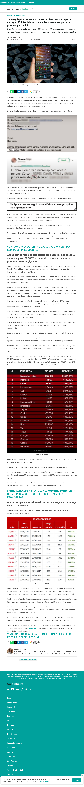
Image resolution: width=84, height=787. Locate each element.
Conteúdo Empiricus (28, 660)
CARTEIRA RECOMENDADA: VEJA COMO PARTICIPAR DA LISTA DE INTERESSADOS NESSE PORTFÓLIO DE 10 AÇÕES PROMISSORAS (41, 494)
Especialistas (12, 734)
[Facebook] (34, 689)
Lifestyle (10, 774)
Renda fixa (10, 729)
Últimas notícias (13, 702)
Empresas (10, 716)
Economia (10, 725)
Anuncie (10, 752)
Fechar (77, 780)
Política (9, 720)
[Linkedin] (17, 688)
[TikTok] (21, 689)
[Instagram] (8, 688)
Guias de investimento (15, 743)
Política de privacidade (15, 770)
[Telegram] (26, 689)
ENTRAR (73, 9)
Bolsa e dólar (11, 707)
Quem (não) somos (13, 761)
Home (9, 698)
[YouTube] (12, 689)
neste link (33, 628)
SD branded (11, 747)
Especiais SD (11, 738)
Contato (10, 765)
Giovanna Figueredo (14, 37)
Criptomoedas (12, 711)
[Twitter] (30, 688)
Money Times (11, 756)
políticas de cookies (42, 781)
